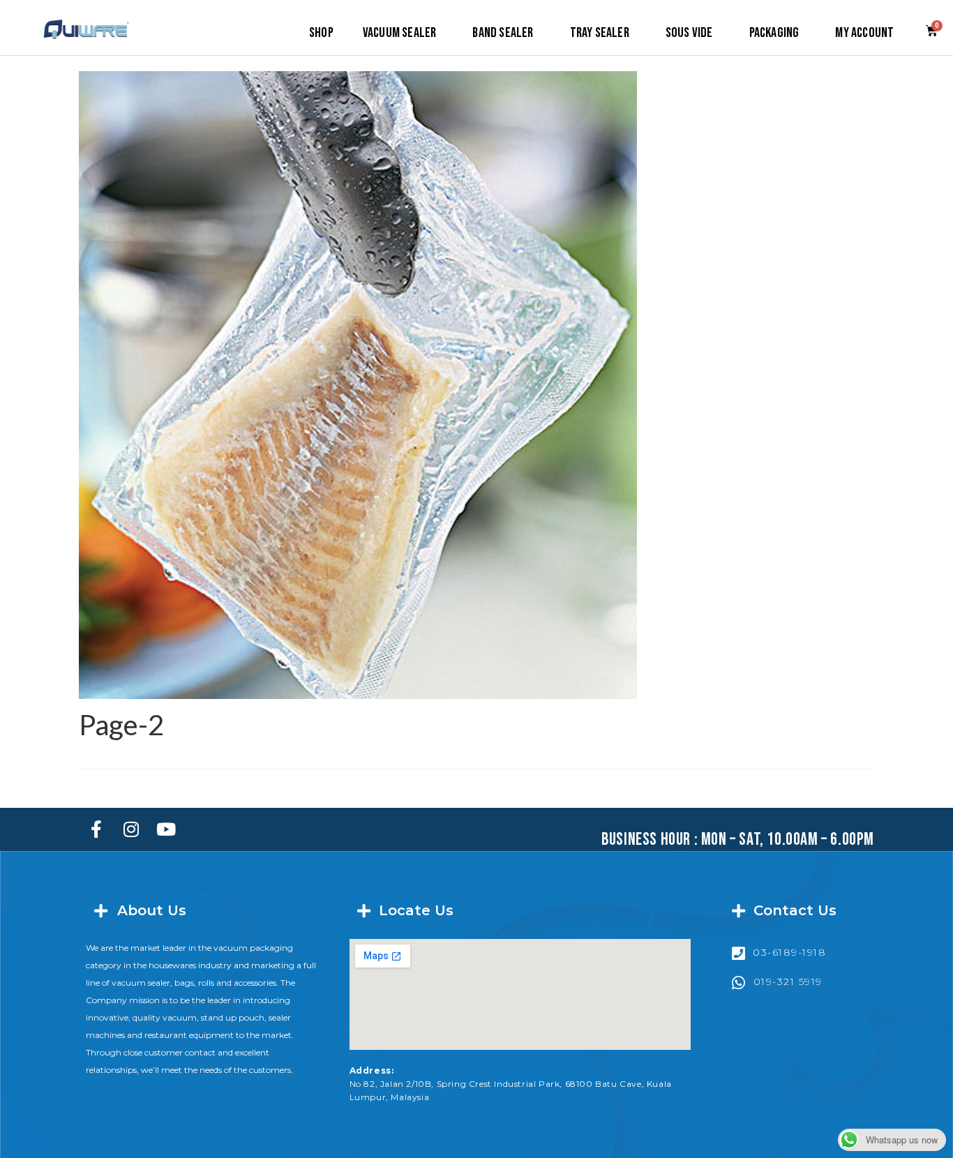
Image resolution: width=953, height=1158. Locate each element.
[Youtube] (166, 829)
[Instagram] (131, 829)
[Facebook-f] (96, 829)
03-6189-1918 (789, 952)
